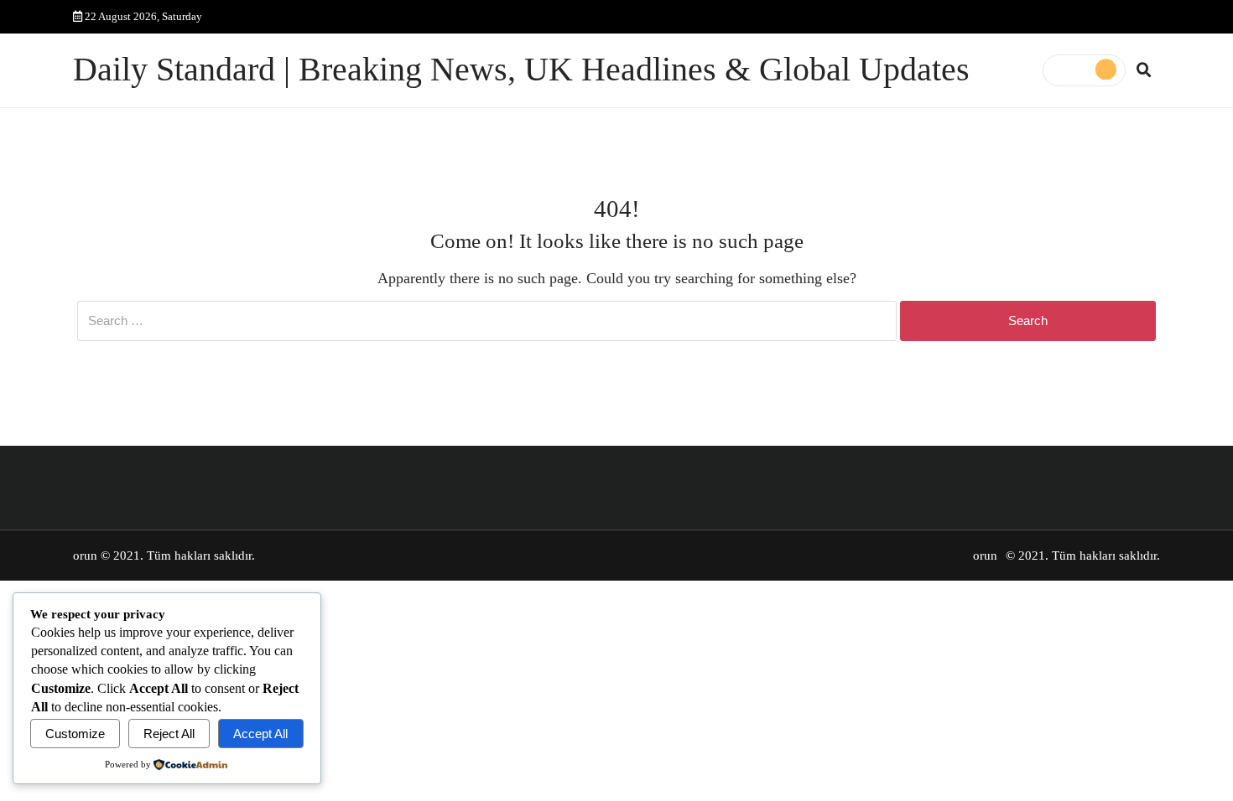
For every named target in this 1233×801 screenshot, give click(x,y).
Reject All (169, 733)
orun (85, 555)
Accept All (260, 733)
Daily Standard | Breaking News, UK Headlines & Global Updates (521, 69)
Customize (75, 733)
